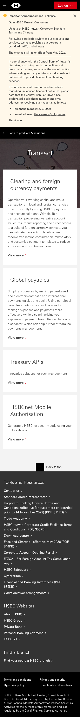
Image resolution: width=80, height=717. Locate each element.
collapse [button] (50, 15)
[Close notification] (75, 16)
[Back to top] (40, 467)
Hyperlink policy (14, 685)
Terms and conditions (17, 679)
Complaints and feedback (56, 685)
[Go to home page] (16, 5)
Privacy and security (52, 679)
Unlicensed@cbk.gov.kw (49, 114)
